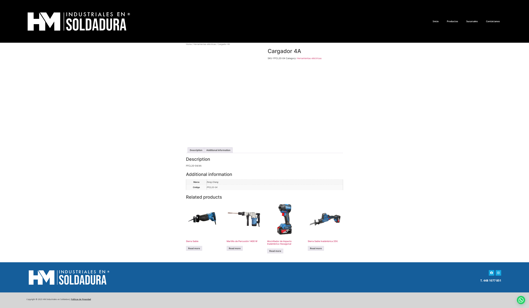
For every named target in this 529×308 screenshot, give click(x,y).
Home (189, 44)
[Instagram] (498, 273)
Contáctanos (493, 21)
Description (196, 150)
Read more (194, 248)
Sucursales (472, 21)
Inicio (436, 21)
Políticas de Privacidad (81, 299)
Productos (452, 21)
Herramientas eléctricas (205, 44)
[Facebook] (491, 273)
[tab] (196, 150)
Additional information (218, 150)
